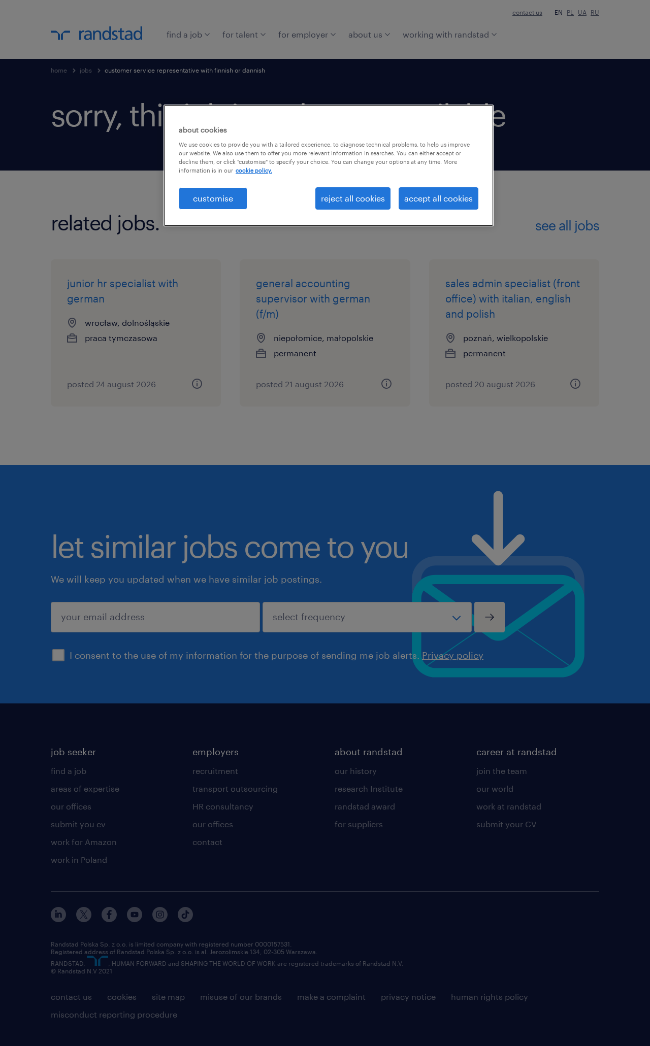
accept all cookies (438, 198)
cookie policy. (254, 170)
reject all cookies (353, 198)
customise (213, 198)
